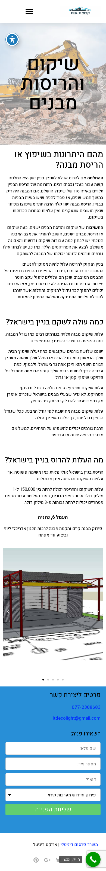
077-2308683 (86, 707)
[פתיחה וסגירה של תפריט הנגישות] (12, 39)
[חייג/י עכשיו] (93, 859)
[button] (29, 11)
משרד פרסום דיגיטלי (79, 844)
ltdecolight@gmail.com (77, 718)
